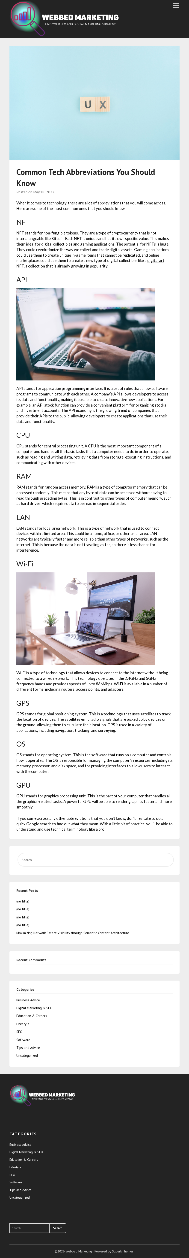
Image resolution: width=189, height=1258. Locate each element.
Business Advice (28, 1000)
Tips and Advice (28, 1047)
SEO (19, 1032)
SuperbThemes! (123, 1251)
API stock (45, 405)
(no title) (22, 901)
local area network (59, 528)
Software (23, 1040)
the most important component (127, 446)
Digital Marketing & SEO (34, 1008)
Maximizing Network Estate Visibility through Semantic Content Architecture (72, 933)
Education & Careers (31, 1016)
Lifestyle (23, 1024)
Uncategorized (27, 1055)
